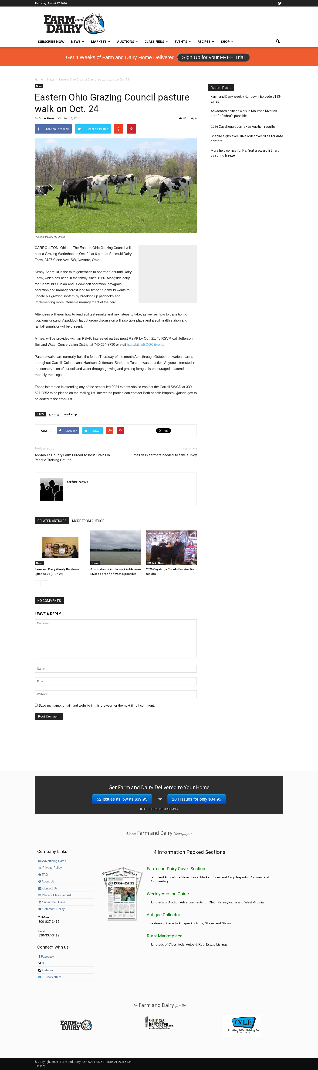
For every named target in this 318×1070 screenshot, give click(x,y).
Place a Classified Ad (56, 895)
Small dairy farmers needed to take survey (164, 455)
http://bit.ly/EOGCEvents (145, 344)
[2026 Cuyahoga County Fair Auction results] (171, 547)
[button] (277, 41)
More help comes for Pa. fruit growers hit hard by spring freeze (245, 153)
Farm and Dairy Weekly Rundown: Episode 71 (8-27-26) (246, 99)
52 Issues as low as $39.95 (122, 799)
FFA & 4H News (156, 563)
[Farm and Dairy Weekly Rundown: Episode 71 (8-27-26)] (60, 547)
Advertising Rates (53, 861)
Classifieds (154, 41)
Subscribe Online (53, 902)
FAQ (44, 874)
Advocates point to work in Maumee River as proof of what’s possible (244, 113)
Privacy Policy (51, 867)
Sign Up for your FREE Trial (213, 57)
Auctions (125, 41)
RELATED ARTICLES (52, 521)
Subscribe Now (51, 41)
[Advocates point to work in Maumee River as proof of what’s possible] (115, 547)
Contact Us (49, 888)
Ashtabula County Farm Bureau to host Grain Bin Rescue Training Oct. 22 (72, 457)
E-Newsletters (51, 977)
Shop (225, 41)
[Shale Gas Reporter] (159, 1028)
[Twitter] (279, 3)
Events (181, 41)
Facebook (47, 956)
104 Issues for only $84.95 (196, 799)
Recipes (204, 41)
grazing (54, 414)
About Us (47, 881)
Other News (46, 118)
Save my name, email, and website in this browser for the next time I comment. (97, 705)
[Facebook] (272, 3)
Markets (99, 41)
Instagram (48, 970)
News (76, 41)
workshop (70, 414)
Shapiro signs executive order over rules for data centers (247, 138)
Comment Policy (53, 909)
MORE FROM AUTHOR (88, 521)
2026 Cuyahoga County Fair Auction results (243, 126)
